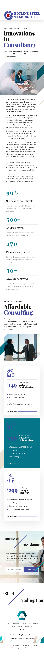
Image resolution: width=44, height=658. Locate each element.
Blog (13, 626)
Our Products (26, 623)
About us (16, 623)
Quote (20, 626)
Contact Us (28, 626)
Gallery (35, 623)
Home (8, 623)
